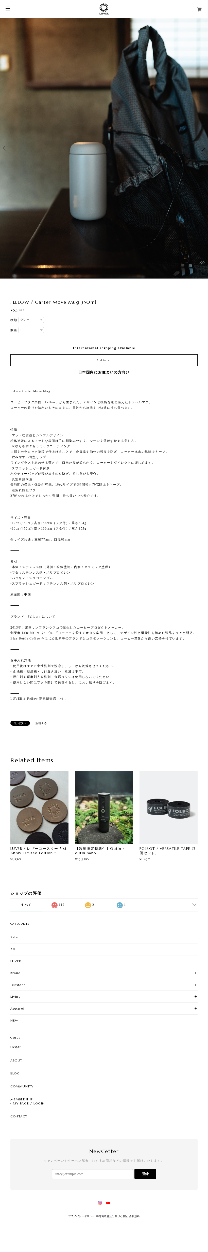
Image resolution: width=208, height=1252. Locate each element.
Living (15, 996)
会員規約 (134, 1216)
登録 (145, 1174)
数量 (13, 330)
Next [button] (203, 148)
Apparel (17, 1008)
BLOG (15, 1073)
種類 (13, 320)
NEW (14, 1020)
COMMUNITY (21, 1086)
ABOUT (16, 1060)
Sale (14, 937)
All (12, 949)
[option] (104, 148)
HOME (15, 1047)
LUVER (15, 961)
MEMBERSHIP (21, 1099)
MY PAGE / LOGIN (29, 1103)
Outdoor (17, 985)
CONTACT (18, 1116)
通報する (41, 723)
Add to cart (104, 360)
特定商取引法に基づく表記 (112, 1216)
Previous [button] (5, 148)
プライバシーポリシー (81, 1216)
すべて (26, 905)
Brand (15, 973)
